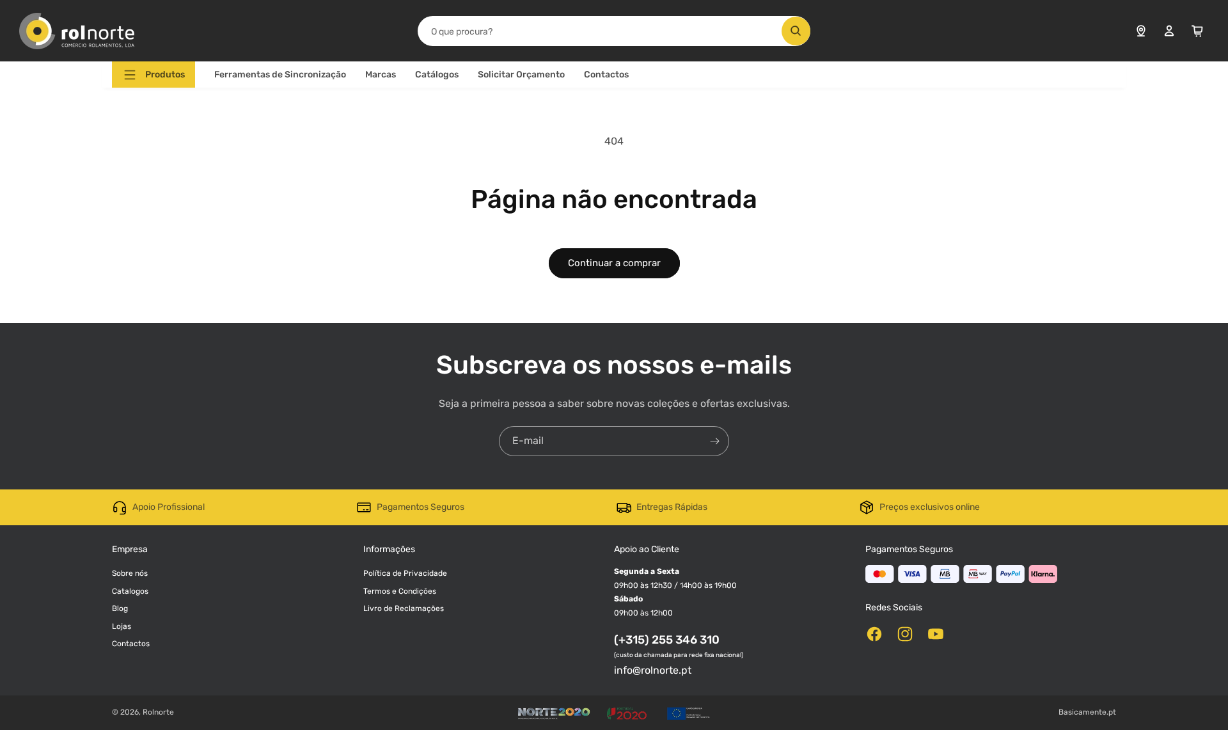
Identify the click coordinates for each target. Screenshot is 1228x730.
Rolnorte (158, 712)
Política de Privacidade (405, 573)
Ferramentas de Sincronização (280, 74)
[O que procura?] (796, 31)
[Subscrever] (714, 441)
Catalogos (130, 591)
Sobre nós (130, 573)
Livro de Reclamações (403, 608)
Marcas (380, 74)
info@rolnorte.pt (652, 670)
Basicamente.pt (1087, 712)
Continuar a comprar (614, 263)
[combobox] (613, 31)
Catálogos (437, 74)
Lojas (121, 626)
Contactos (606, 74)
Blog (120, 608)
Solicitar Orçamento (521, 74)
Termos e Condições (399, 591)
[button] (153, 74)
